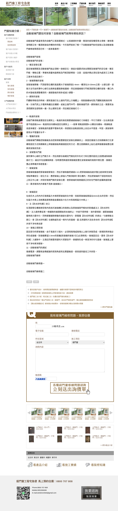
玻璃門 (46, 30)
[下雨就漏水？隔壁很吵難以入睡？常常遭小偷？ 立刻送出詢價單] (70, 388)
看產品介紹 (40, 464)
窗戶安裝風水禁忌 (12, 62)
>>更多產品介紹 (106, 445)
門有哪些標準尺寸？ (13, 113)
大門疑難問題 (9, 101)
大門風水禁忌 (11, 108)
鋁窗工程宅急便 (18, 4)
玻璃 (7, 82)
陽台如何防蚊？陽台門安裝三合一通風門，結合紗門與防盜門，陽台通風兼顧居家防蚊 (61, 300)
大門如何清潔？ (11, 104)
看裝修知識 (98, 464)
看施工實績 (69, 464)
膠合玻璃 (10, 92)
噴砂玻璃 (10, 96)
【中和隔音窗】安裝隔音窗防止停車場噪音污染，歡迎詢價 (51, 293)
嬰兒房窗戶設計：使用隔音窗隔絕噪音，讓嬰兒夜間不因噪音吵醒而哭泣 (56, 290)
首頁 (28, 30)
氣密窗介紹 (10, 70)
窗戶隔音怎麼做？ (12, 38)
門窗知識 (35, 30)
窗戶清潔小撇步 (11, 58)
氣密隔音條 (11, 45)
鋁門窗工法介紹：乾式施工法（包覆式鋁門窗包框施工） (50, 297)
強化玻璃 (10, 86)
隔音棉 (9, 42)
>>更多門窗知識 (106, 307)
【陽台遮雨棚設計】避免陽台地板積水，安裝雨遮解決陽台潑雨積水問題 (56, 304)
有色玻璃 (10, 89)
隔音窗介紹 (10, 74)
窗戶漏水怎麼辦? (12, 49)
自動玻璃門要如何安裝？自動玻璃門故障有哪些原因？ (70, 30)
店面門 (36, 281)
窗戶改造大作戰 (11, 53)
